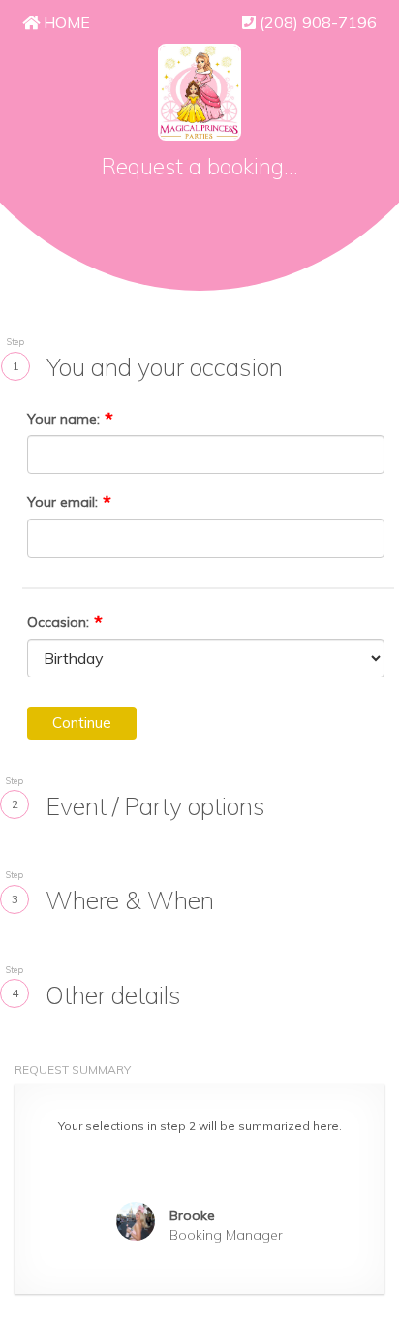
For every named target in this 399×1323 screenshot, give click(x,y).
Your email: (62, 502)
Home (65, 22)
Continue (81, 722)
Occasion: (58, 622)
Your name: (63, 418)
